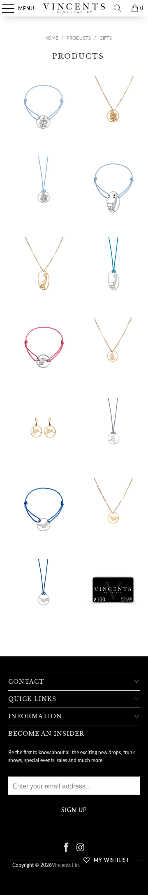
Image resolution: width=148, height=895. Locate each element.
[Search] (117, 8)
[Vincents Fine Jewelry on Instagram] (81, 847)
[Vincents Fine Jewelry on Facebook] (66, 847)
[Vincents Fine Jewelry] (74, 8)
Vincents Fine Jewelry (75, 865)
